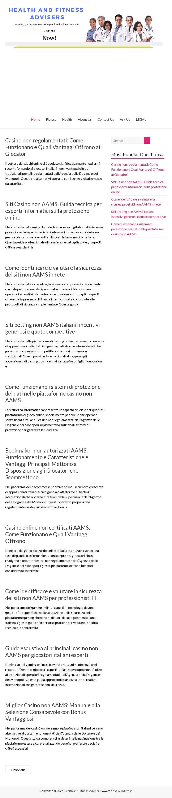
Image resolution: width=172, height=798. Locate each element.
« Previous (18, 770)
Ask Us (125, 119)
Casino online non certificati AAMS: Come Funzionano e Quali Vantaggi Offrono (47, 534)
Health (67, 119)
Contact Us (106, 119)
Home (35, 119)
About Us (85, 119)
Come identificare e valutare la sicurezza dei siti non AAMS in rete (53, 271)
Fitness (51, 119)
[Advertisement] (86, 79)
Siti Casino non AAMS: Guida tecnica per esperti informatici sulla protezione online (53, 211)
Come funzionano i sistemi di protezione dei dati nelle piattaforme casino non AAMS (53, 393)
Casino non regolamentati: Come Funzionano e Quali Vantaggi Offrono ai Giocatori (52, 147)
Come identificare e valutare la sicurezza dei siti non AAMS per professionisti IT (53, 594)
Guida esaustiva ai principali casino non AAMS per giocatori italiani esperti (51, 651)
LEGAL (141, 119)
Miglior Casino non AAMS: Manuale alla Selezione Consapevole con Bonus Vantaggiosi (52, 712)
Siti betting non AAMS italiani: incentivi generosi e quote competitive (52, 328)
